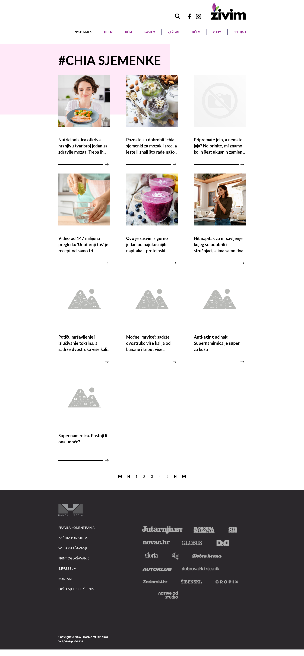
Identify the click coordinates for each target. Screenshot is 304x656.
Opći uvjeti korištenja (76, 589)
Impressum (67, 568)
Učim (128, 32)
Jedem (108, 32)
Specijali (240, 32)
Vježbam (173, 32)
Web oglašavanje (73, 548)
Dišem (196, 32)
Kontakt (65, 578)
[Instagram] (201, 16)
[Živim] (228, 11)
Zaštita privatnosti (74, 537)
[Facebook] (188, 16)
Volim (217, 32)
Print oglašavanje (73, 558)
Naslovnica (83, 32)
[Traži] (177, 16)
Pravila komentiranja (76, 527)
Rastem (149, 32)
